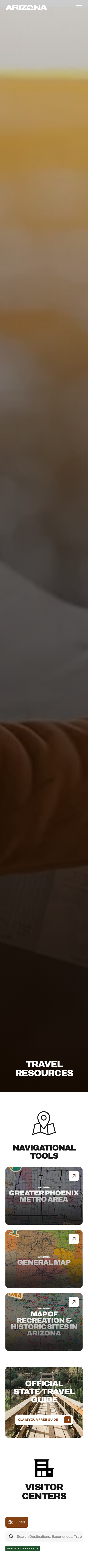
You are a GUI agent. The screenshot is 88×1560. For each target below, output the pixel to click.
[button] (78, 7)
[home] (26, 7)
